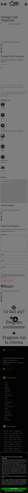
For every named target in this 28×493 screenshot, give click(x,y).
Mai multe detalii (21, 463)
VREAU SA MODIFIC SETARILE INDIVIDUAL (14, 490)
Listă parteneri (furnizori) (5, 485)
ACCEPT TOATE (14, 488)
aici (22, 469)
